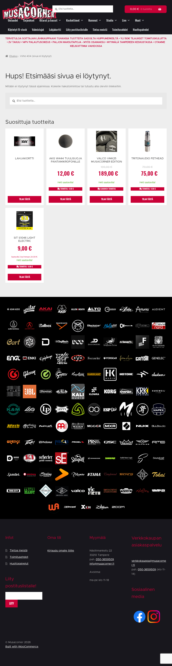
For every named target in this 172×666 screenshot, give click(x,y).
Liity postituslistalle (77, 29)
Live (124, 20)
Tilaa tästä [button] (65, 199)
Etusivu (13, 56)
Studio (109, 20)
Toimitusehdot (120, 29)
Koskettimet (73, 20)
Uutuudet (13, 20)
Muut (138, 20)
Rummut (93, 20)
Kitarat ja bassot (48, 20)
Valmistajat (38, 29)
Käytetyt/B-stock (17, 29)
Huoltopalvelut (141, 29)
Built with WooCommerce (21, 646)
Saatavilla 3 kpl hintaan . (24, 257)
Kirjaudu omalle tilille (60, 550)
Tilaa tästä (24, 199)
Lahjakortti (55, 29)
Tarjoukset (28, 20)
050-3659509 (105, 559)
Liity (11, 603)
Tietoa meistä (100, 29)
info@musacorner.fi (102, 563)
